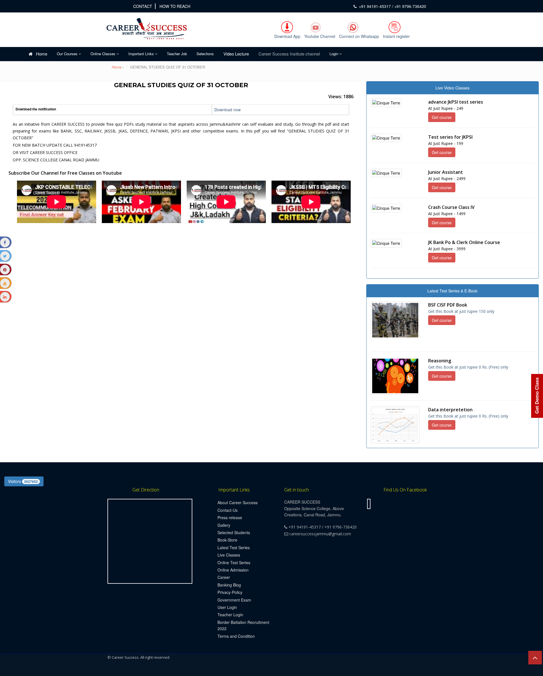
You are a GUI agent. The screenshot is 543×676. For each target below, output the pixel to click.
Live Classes (228, 555)
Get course (442, 117)
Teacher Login (230, 614)
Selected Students (233, 532)
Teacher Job (177, 53)
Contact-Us (227, 510)
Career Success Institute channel (289, 54)
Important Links (141, 53)
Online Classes (103, 53)
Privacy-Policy (229, 592)
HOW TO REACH (175, 6)
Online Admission (233, 570)
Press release (229, 517)
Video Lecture (236, 54)
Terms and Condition (236, 636)
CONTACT (142, 6)
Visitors (23, 481)
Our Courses (68, 53)
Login (334, 53)
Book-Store (227, 540)
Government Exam (234, 600)
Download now (227, 109)
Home (40, 54)
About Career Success (237, 502)
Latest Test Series (233, 547)
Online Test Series (233, 562)
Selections (205, 53)
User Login (227, 607)
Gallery (223, 525)
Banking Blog (229, 585)
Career (223, 577)
